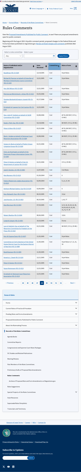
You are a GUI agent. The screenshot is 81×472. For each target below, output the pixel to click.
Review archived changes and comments (50, 44)
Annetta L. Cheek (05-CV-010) (13, 257)
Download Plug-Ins (41, 442)
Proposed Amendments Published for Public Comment (24, 320)
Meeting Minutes (13, 359)
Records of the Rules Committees (18, 331)
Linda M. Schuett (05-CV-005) (13, 221)
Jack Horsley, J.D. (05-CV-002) (13, 200)
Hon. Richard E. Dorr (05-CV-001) (14, 194)
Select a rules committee (13, 52)
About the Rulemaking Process (16, 325)
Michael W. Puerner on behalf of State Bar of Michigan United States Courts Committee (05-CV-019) (18, 80)
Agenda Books (12, 337)
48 (42, 283)
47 (37, 283)
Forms (8, 303)
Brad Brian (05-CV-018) (11, 73)
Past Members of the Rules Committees (20, 364)
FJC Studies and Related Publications (19, 353)
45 (27, 283)
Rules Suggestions (13, 387)
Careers (27, 423)
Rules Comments (13, 375)
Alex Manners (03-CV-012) (12, 175)
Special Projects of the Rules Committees (21, 392)
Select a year (28, 52)
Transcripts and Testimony (16, 409)
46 (32, 283)
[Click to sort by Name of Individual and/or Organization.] (34, 66)
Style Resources (12, 398)
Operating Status (27, 442)
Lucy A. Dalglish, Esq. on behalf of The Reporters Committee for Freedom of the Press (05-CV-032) (18, 228)
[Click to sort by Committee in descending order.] (59, 66)
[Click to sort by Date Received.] (47, 66)
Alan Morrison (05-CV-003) (12, 205)
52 (61, 283)
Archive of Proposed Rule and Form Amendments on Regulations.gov (32, 381)
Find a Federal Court (56, 9)
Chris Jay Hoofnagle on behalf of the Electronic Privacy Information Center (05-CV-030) (18, 154)
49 (46, 283)
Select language (37, 9)
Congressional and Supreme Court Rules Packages (24, 348)
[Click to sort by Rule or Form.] (77, 66)
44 (23, 283)
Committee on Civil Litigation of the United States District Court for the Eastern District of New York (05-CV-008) (19, 244)
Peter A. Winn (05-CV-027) (12, 128)
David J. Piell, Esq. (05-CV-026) (14, 123)
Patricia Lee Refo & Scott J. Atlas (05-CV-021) (19, 94)
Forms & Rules (9, 295)
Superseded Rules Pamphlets (17, 403)
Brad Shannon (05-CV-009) (12, 252)
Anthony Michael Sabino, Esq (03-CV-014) (17, 189)
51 (56, 283)
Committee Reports (14, 342)
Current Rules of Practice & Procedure (18, 308)
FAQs (34, 423)
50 (51, 283)
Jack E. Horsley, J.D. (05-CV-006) (14, 170)
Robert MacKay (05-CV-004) (13, 215)
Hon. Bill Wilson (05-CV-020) (13, 88)
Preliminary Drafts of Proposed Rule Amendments (24, 370)
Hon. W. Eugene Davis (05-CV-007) (15, 236)
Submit (31, 458)
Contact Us (42, 423)
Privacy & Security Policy (11, 442)
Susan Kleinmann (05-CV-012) (14, 268)
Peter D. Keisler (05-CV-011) (13, 263)
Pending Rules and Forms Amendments (19, 314)
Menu (71, 8)
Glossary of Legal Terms (15, 423)
